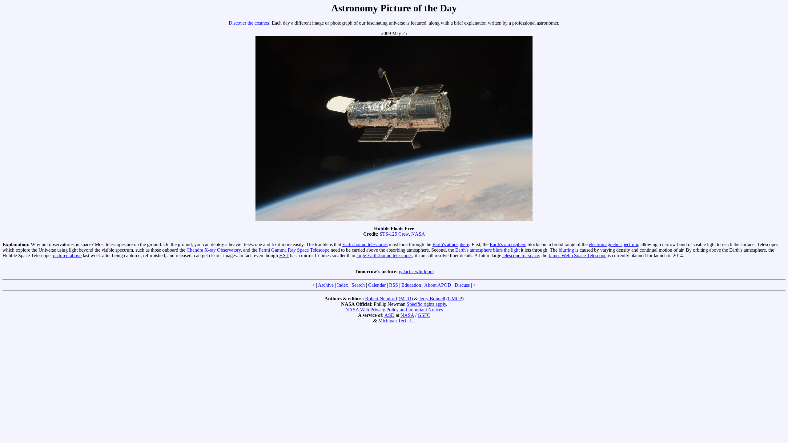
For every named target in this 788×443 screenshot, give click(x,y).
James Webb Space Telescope (577, 255)
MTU (405, 298)
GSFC (424, 315)
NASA (418, 234)
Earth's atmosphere (450, 244)
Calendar (377, 285)
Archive (326, 285)
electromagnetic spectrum (613, 244)
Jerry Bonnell (432, 298)
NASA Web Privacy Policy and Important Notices (394, 309)
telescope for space (520, 255)
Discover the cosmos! (250, 23)
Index (342, 285)
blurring (566, 250)
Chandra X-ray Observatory (214, 250)
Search (358, 285)
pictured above (67, 255)
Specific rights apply (426, 304)
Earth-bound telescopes (365, 244)
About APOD (437, 285)
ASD (389, 315)
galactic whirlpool (416, 271)
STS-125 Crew (394, 234)
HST (284, 255)
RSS (393, 285)
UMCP (455, 298)
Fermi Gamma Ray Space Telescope (294, 250)
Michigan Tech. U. (396, 320)
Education (411, 285)
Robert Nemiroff (381, 298)
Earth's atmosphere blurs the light (487, 250)
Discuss (462, 285)
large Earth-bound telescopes (384, 255)
